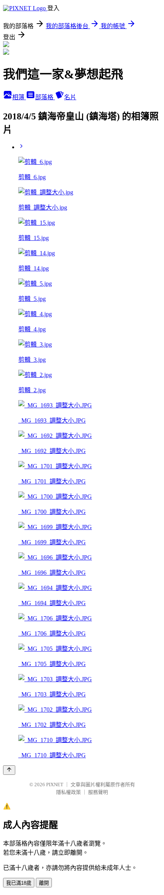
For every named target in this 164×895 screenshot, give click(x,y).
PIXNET (54, 784)
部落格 (45, 97)
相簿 (19, 97)
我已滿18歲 (18, 883)
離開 (44, 883)
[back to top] (9, 770)
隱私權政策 (68, 792)
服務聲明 (98, 792)
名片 (70, 97)
